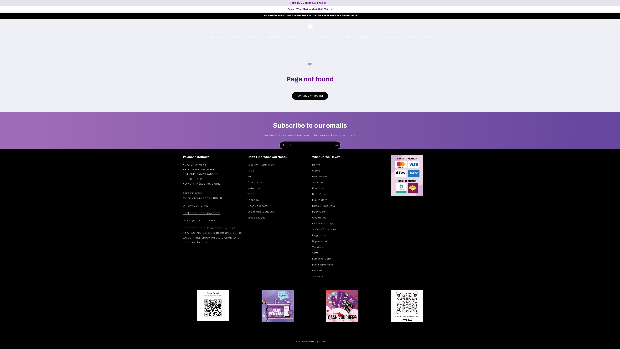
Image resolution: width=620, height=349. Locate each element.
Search (252, 176)
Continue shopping (310, 96)
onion (304, 341)
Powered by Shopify (317, 341)
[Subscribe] (336, 145)
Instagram (254, 188)
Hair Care (318, 188)
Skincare (317, 182)
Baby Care (319, 211)
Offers (316, 170)
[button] (186, 25)
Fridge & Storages (323, 223)
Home (316, 164)
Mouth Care (319, 200)
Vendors (317, 247)
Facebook (254, 200)
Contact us (255, 182)
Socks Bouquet (257, 217)
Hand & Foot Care (323, 206)
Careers (317, 270)
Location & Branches (261, 164)
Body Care (319, 194)
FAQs (251, 170)
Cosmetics (319, 217)
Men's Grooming (322, 264)
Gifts (315, 253)
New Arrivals (320, 176)
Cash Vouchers (257, 206)
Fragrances (319, 235)
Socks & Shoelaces (324, 229)
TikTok (251, 194)
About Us (318, 276)
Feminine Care (321, 258)
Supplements (320, 241)
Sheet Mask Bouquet (261, 211)
